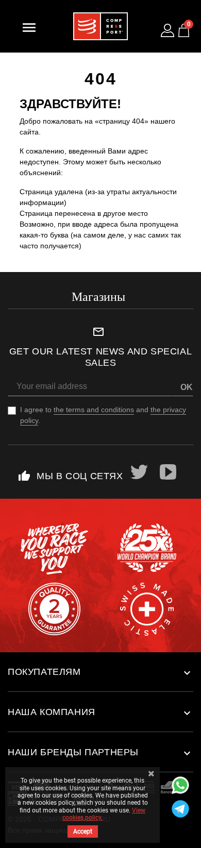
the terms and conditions (94, 409)
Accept (82, 831)
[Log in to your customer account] (167, 30)
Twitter (139, 472)
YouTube (168, 472)
